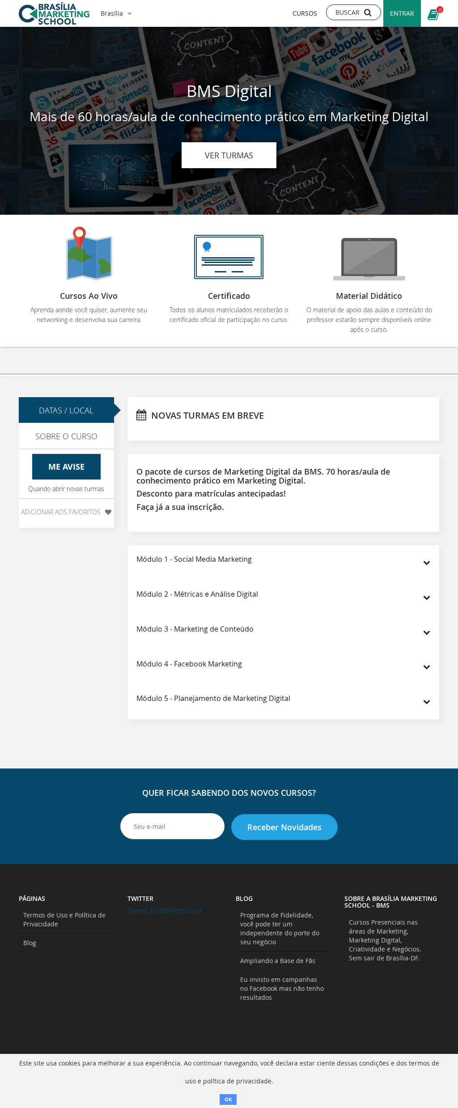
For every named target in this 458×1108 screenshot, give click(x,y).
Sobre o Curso (66, 436)
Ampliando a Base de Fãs (277, 960)
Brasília (112, 13)
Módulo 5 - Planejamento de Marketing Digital (213, 698)
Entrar (402, 13)
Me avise (66, 466)
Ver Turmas (229, 155)
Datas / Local (66, 410)
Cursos (305, 13)
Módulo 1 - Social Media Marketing (194, 559)
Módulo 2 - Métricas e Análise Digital (197, 594)
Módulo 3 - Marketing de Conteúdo (195, 629)
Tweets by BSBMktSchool (164, 910)
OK (228, 1099)
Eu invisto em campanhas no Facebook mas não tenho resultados (282, 988)
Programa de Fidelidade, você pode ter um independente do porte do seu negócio (279, 928)
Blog (29, 942)
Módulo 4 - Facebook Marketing (189, 664)
